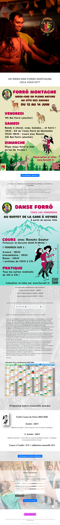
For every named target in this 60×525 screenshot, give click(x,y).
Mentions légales (30, 520)
